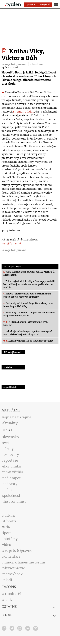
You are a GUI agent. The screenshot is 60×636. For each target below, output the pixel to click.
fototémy (10, 538)
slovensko (10, 436)
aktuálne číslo (14, 593)
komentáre (11, 556)
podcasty (9, 483)
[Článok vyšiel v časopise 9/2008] (5, 51)
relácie (7, 489)
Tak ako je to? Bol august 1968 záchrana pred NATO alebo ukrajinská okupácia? (27, 333)
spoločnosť (11, 495)
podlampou (12, 477)
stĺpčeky (9, 521)
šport (6, 532)
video (6, 544)
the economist (14, 501)
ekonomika (11, 466)
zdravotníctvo (13, 568)
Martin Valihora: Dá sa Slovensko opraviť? (29, 340)
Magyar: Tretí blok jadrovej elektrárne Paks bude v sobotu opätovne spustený (27, 295)
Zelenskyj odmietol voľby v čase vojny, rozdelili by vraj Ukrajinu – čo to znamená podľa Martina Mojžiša (29, 284)
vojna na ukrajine (16, 417)
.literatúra (36, 64)
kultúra (8, 515)
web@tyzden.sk (11, 243)
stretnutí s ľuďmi (23, 111)
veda (6, 527)
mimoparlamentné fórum (23, 562)
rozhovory (10, 454)
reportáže (10, 460)
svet (5, 442)
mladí (7, 579)
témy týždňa (12, 472)
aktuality (10, 423)
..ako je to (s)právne (14, 64)
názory (8, 448)
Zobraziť (17, 352)
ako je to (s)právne (17, 550)
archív (7, 599)
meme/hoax (12, 573)
